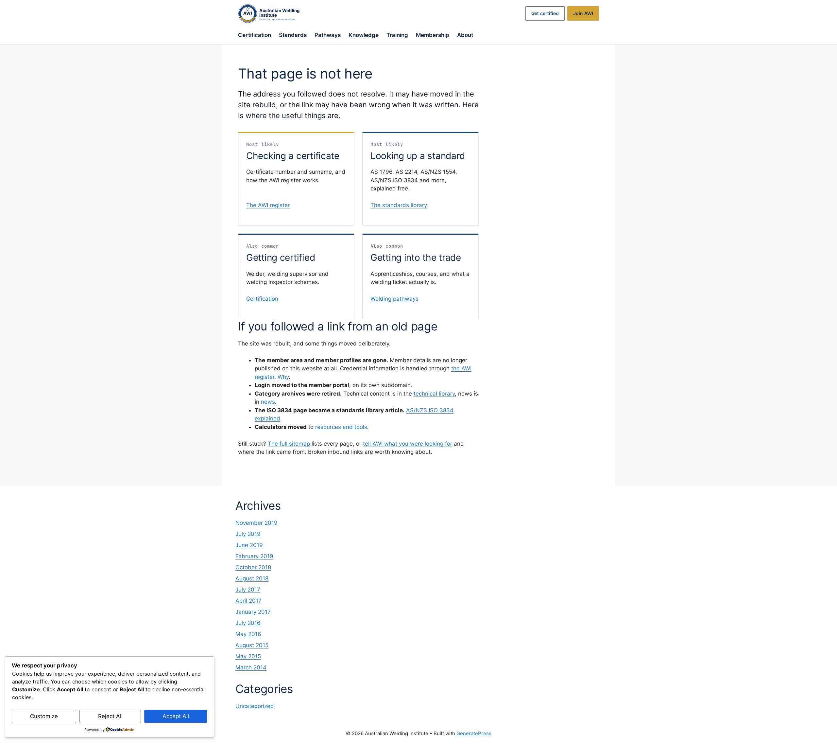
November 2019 (256, 523)
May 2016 (248, 634)
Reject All (110, 716)
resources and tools (341, 427)
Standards (293, 35)
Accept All (175, 716)
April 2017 (248, 600)
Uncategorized (254, 706)
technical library (434, 393)
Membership (432, 35)
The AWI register (268, 205)
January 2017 (253, 612)
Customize (44, 716)
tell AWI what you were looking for (407, 443)
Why (283, 377)
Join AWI (583, 13)
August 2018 (251, 578)
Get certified (545, 13)
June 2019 (249, 545)
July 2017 (247, 589)
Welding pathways (394, 298)
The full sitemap (289, 443)
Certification (254, 35)
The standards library (398, 205)
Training (397, 35)
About (465, 35)
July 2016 (248, 623)
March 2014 (250, 667)
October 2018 (253, 567)
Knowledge (364, 35)
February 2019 (254, 556)
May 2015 (248, 656)
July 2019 (248, 534)
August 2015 (251, 645)
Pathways (328, 35)
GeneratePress (473, 733)
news (268, 402)
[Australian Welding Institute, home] (275, 13)
